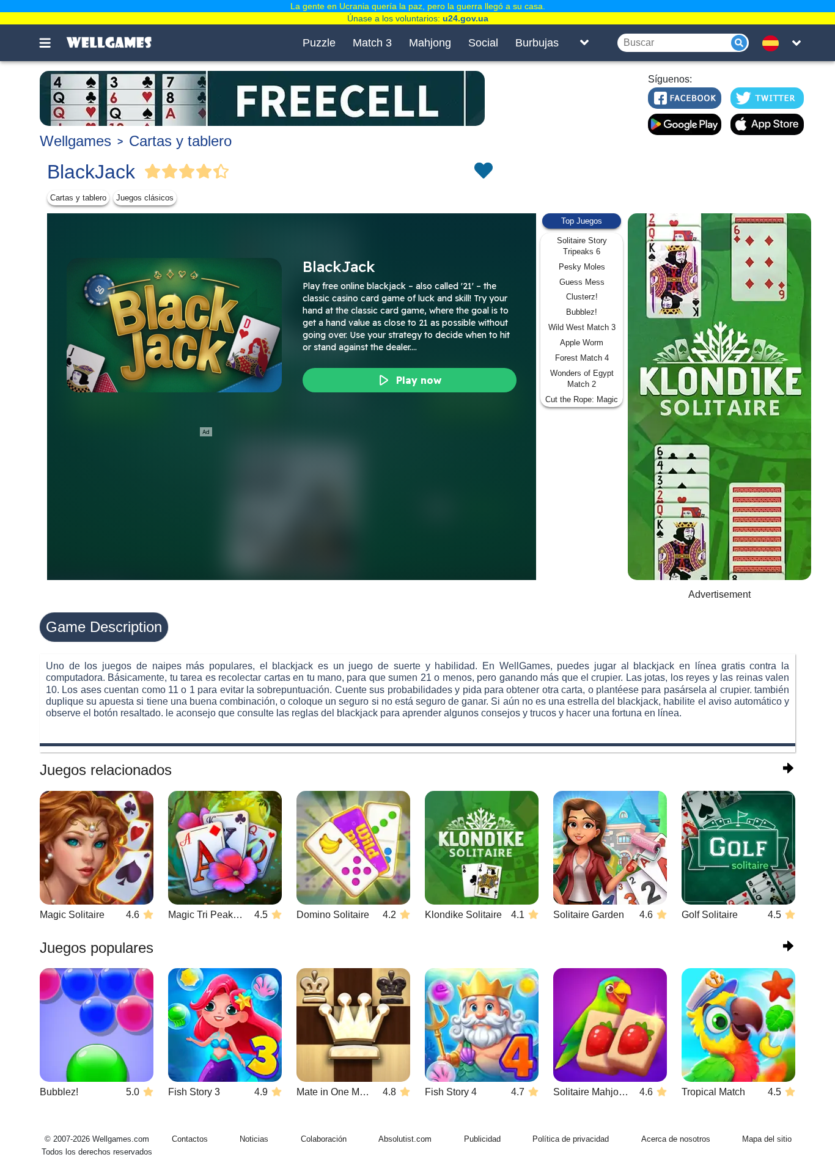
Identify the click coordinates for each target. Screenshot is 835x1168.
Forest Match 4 (582, 357)
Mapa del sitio (767, 1139)
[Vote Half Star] (221, 171)
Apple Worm (581, 342)
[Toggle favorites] (483, 172)
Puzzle (319, 43)
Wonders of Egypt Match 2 (582, 379)
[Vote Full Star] (152, 171)
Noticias (254, 1139)
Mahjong (430, 43)
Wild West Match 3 (582, 327)
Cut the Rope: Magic (581, 399)
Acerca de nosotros (675, 1139)
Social (483, 43)
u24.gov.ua (465, 18)
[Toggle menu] (52, 42)
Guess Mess (582, 282)
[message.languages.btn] (773, 42)
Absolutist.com (405, 1139)
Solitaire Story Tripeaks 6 (582, 246)
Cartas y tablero (180, 141)
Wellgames (75, 141)
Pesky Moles (582, 266)
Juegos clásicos (145, 197)
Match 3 (372, 43)
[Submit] (739, 43)
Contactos (190, 1139)
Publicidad (482, 1139)
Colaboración (324, 1139)
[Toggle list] (584, 42)
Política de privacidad (570, 1139)
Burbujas (537, 43)
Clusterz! (582, 296)
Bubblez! (581, 312)
